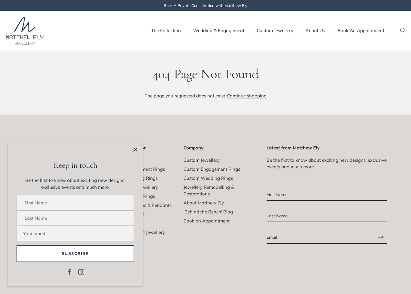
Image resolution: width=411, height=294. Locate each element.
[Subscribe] (380, 237)
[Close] (135, 149)
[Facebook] (69, 271)
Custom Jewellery (275, 30)
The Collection (166, 30)
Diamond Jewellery (145, 232)
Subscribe (75, 253)
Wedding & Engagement (218, 30)
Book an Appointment (207, 221)
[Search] (402, 30)
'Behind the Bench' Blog (208, 212)
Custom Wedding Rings (208, 178)
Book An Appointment (361, 30)
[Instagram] (81, 271)
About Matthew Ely (204, 203)
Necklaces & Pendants (148, 205)
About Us (315, 30)
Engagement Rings (145, 169)
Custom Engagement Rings (212, 169)
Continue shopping (247, 96)
